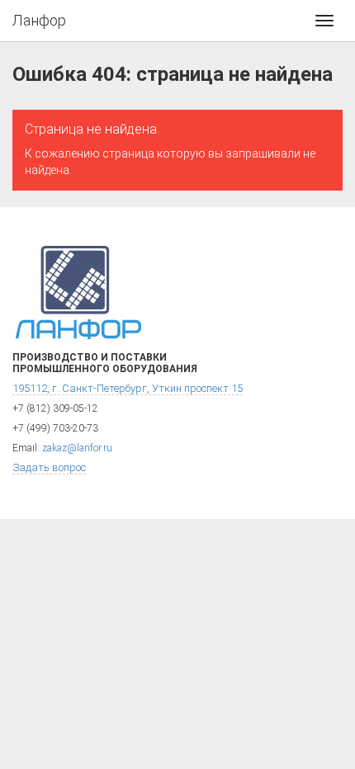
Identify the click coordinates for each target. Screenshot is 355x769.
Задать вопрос (49, 467)
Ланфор (39, 20)
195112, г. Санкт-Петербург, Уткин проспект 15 (127, 388)
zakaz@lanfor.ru (77, 448)
